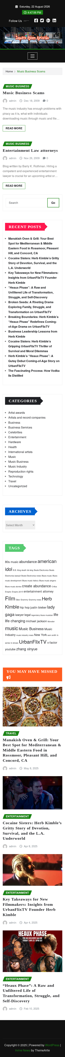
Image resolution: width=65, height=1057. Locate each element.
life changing (15, 620)
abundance (28, 561)
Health (12, 447)
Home (9, 71)
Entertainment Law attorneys (30, 150)
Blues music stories (13, 586)
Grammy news (35, 599)
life (56, 614)
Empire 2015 (17, 591)
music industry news (24, 635)
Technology (15, 476)
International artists (20, 452)
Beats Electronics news (31, 575)
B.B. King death (19, 570)
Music (12, 457)
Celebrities (15, 432)
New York (40, 634)
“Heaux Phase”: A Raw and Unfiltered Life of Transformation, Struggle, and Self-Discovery (30, 292)
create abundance (36, 585)
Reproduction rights (20, 471)
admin (12, 100)
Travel (12, 481)
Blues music (47, 575)
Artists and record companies (27, 417)
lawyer (19, 614)
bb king (30, 570)
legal (27, 614)
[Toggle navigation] (33, 56)
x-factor (52, 642)
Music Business (18, 461)
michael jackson (36, 621)
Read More (14, 128)
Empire (8, 591)
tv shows (14, 642)
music (11, 628)
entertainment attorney (38, 591)
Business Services (20, 427)
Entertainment (17, 437)
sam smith (51, 635)
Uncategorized (17, 486)
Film (10, 598)
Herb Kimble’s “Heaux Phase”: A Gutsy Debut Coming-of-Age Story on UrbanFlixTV (34, 361)
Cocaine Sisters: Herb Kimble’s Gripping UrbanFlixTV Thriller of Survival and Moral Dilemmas (30, 346)
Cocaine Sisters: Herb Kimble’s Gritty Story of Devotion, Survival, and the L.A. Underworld (33, 263)
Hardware (14, 442)
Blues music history (30, 580)
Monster (51, 621)
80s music (11, 562)
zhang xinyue (26, 648)
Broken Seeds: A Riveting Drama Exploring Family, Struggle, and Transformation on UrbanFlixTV (30, 307)
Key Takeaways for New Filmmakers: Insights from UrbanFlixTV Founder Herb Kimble (33, 277)
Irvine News (22, 1050)
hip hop (25, 607)
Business (14, 422)
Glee (18, 599)
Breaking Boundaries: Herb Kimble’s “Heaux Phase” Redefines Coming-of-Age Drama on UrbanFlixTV (33, 322)
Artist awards (16, 412)
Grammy (24, 599)
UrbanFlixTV (33, 641)
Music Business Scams (31, 71)
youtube (10, 649)
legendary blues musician (42, 615)
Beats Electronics (41, 570)
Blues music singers (47, 580)
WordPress (52, 1045)
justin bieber (38, 607)
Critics (54, 586)
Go (53, 203)
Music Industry (17, 466)
